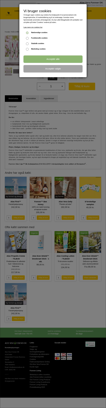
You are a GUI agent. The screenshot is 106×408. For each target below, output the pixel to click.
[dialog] (53, 204)
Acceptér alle (53, 59)
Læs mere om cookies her (32, 27)
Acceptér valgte (53, 68)
